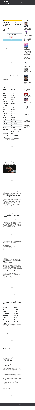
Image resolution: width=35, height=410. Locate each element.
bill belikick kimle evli (27, 116)
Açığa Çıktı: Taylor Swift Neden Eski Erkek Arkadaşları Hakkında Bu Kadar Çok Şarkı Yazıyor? (27, 103)
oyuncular (18, 2)
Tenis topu (12, 131)
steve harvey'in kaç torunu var (27, 123)
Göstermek (12, 39)
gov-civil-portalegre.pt (17, 404)
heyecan (15, 129)
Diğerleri (22, 2)
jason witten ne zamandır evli (26, 118)
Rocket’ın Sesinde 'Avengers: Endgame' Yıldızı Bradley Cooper (27, 28)
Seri (15, 34)
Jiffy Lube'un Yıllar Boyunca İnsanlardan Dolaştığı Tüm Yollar (27, 96)
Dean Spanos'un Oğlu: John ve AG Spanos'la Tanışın (28, 82)
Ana (11, 2)
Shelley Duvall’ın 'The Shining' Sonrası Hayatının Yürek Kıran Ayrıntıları (27, 72)
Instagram (12, 129)
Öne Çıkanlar (14, 2)
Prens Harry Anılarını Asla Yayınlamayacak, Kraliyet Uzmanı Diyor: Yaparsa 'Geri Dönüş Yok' (27, 58)
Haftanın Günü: (4, 30)
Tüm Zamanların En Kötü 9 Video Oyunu (27, 66)
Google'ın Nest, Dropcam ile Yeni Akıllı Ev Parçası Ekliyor (27, 110)
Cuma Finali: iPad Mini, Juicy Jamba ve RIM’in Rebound (28, 36)
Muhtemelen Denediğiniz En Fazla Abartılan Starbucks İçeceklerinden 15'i (27, 48)
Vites (15, 131)
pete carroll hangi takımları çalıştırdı (27, 121)
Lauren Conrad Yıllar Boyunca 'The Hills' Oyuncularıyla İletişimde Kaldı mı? (27, 90)
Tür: (3, 32)
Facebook (19, 129)
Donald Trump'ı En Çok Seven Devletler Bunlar (27, 41)
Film (12, 34)
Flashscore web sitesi (6, 269)
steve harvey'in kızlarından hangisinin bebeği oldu (27, 126)
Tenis (25, 2)
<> (11, 262)
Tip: (10, 34)
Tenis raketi (18, 131)
